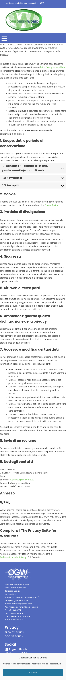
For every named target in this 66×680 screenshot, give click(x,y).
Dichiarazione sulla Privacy (13, 557)
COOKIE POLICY (14, 636)
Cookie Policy (51, 205)
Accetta (33, 672)
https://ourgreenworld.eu (52, 67)
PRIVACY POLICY (14, 632)
